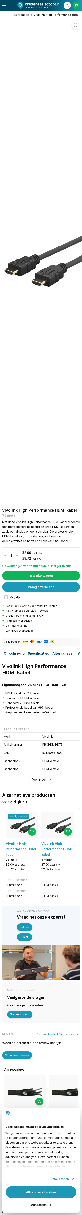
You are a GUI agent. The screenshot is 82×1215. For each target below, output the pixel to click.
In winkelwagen (41, 575)
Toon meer (38, 779)
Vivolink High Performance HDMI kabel (58, 14)
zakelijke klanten (46, 605)
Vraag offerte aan (41, 587)
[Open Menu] (4, 5)
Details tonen (59, 1179)
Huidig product (18, 816)
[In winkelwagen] (32, 832)
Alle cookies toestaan (41, 1192)
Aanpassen (39, 1204)
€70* (40, 615)
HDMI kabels (21, 14)
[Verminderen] (6, 556)
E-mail (24, 937)
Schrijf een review (17, 1055)
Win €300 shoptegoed (20, 630)
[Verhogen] (17, 556)
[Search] (67, 5)
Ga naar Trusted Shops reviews (57, 1034)
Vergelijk (15, 597)
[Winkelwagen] (76, 5)
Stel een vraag (19, 1014)
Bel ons (24, 927)
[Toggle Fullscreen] (76, 25)
